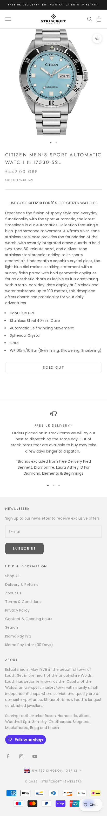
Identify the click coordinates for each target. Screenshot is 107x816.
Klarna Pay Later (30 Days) (29, 644)
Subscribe (24, 548)
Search (11, 627)
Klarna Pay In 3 (18, 636)
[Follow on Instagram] (21, 756)
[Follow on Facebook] (7, 756)
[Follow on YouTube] (34, 756)
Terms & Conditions (23, 601)
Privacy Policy (17, 610)
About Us (13, 593)
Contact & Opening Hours (28, 618)
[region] (53, 443)
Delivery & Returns (21, 584)
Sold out (53, 367)
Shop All (12, 576)
